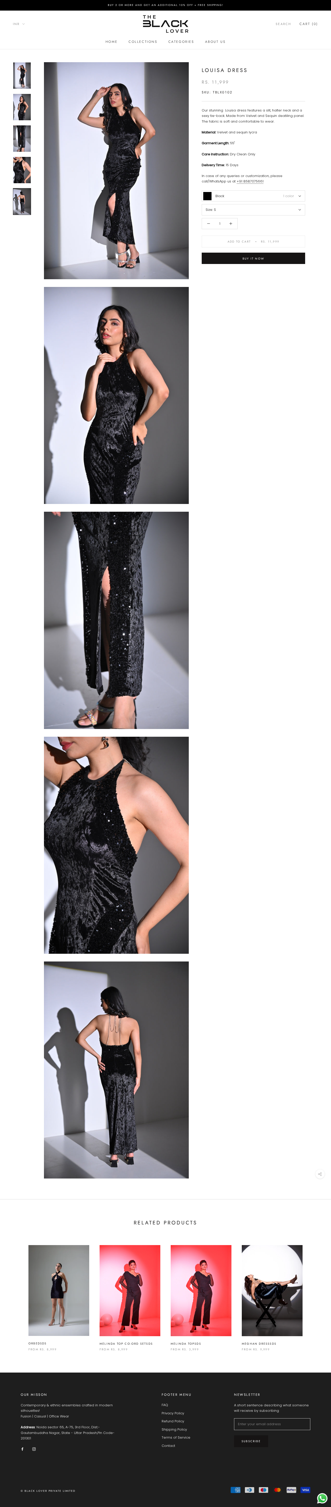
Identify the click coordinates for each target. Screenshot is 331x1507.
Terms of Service (176, 1437)
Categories (181, 41)
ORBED (34, 1343)
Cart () (308, 23)
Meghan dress (256, 1344)
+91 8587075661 (250, 181)
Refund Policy (173, 1421)
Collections (143, 41)
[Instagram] (34, 1449)
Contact (168, 1445)
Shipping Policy (174, 1429)
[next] (315, 1292)
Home (112, 41)
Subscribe (251, 1441)
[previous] (16, 1292)
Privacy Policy (173, 1413)
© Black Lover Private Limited (48, 1491)
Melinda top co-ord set (123, 1344)
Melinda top (182, 1344)
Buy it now (253, 258)
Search (283, 24)
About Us (215, 41)
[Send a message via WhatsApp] (322, 1498)
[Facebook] (22, 1449)
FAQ (165, 1404)
